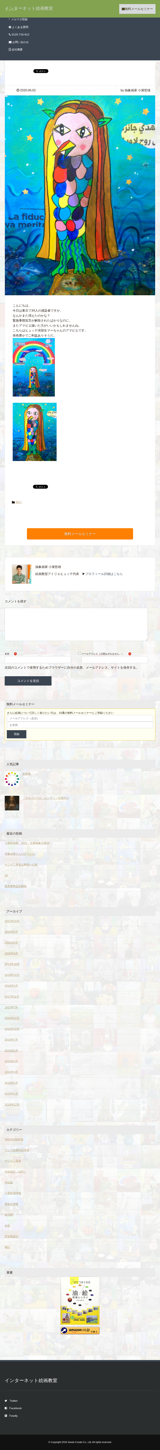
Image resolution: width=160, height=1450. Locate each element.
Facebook (15, 1408)
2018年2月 (11, 985)
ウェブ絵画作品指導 (17, 1150)
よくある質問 (19, 27)
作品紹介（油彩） (16, 1171)
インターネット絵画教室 (29, 8)
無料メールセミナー (139, 9)
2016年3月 (11, 1072)
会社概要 (17, 49)
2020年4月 (11, 953)
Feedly (13, 1415)
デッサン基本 (13, 1160)
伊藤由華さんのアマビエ (20, 853)
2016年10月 (12, 1028)
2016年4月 (11, 1061)
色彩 (7, 1225)
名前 (7, 653)
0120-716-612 (20, 34)
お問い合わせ (20, 42)
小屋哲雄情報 (13, 1193)
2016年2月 (11, 1082)
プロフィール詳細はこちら (104, 574)
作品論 (9, 1182)
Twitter (14, 1400)
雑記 (19, 502)
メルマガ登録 (19, 19)
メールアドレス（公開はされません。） (103, 653)
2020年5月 (11, 942)
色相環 (26, 773)
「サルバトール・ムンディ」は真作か (45, 797)
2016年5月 (11, 1050)
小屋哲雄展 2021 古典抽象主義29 (27, 842)
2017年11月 (12, 996)
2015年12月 (12, 1104)
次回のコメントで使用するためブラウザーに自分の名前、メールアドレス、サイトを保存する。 (72, 667)
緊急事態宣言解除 (16, 886)
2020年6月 (11, 931)
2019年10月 (12, 964)
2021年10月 (12, 921)
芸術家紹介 (11, 1236)
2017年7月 (11, 1007)
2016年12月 (12, 1018)
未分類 (9, 1214)
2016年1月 (11, 1093)
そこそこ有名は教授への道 (21, 864)
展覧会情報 (11, 1204)
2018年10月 (12, 975)
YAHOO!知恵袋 (14, 1139)
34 (6, 875)
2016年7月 (11, 1039)
